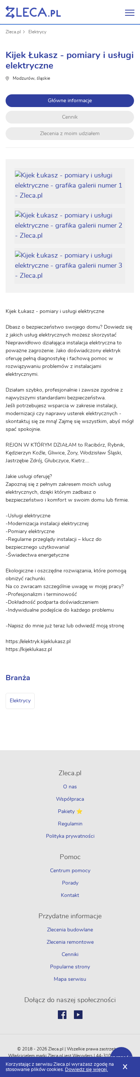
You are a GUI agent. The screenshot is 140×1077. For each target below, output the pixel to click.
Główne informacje (70, 100)
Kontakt (70, 895)
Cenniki (70, 954)
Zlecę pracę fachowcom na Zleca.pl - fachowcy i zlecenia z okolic (33, 12)
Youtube (78, 1014)
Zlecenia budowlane (70, 930)
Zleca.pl (13, 32)
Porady (70, 883)
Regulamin (70, 824)
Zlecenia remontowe (70, 942)
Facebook (62, 1014)
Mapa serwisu (70, 979)
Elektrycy (37, 32)
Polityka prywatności (70, 836)
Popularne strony (70, 967)
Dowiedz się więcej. (86, 1069)
